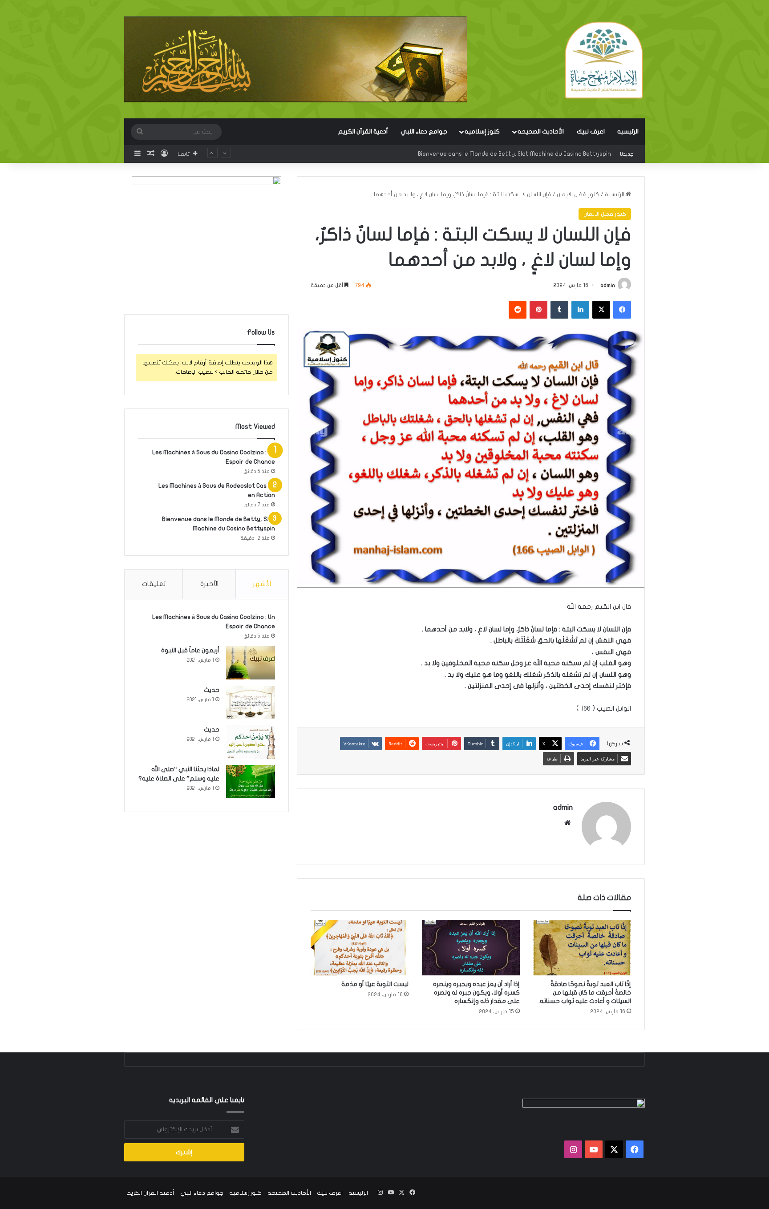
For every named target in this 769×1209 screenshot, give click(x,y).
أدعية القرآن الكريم (363, 131)
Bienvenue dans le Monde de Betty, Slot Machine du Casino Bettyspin (514, 145)
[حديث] (250, 702)
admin (607, 285)
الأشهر (262, 583)
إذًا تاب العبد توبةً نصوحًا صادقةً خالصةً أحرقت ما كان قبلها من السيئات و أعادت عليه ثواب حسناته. (584, 992)
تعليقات (154, 583)
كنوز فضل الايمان (578, 194)
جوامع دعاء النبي (424, 131)
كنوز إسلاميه (482, 131)
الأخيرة (209, 583)
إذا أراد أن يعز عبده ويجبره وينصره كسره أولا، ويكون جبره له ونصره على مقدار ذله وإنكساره (476, 992)
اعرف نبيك (591, 131)
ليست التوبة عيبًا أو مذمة (375, 984)
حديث (211, 690)
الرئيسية (615, 194)
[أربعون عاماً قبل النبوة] (250, 662)
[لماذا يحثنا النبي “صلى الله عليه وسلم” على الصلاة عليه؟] (250, 781)
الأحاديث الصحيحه (541, 131)
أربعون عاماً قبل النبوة (190, 650)
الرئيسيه (628, 131)
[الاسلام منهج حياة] (604, 60)
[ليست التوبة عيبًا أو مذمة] (360, 947)
